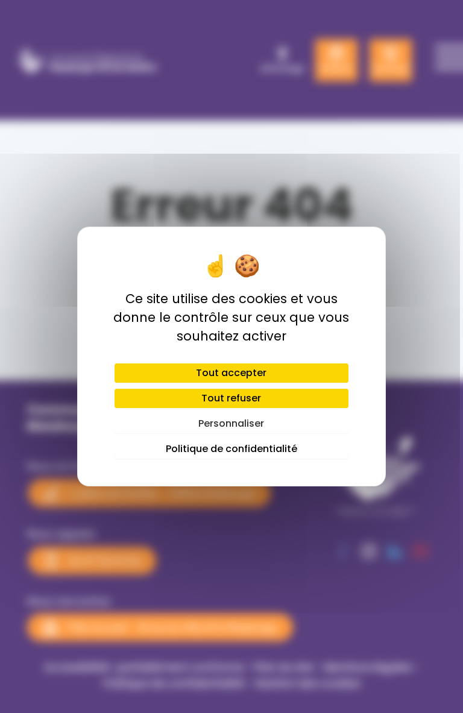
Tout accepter (231, 373)
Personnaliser (231, 423)
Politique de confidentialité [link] (231, 449)
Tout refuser (231, 398)
